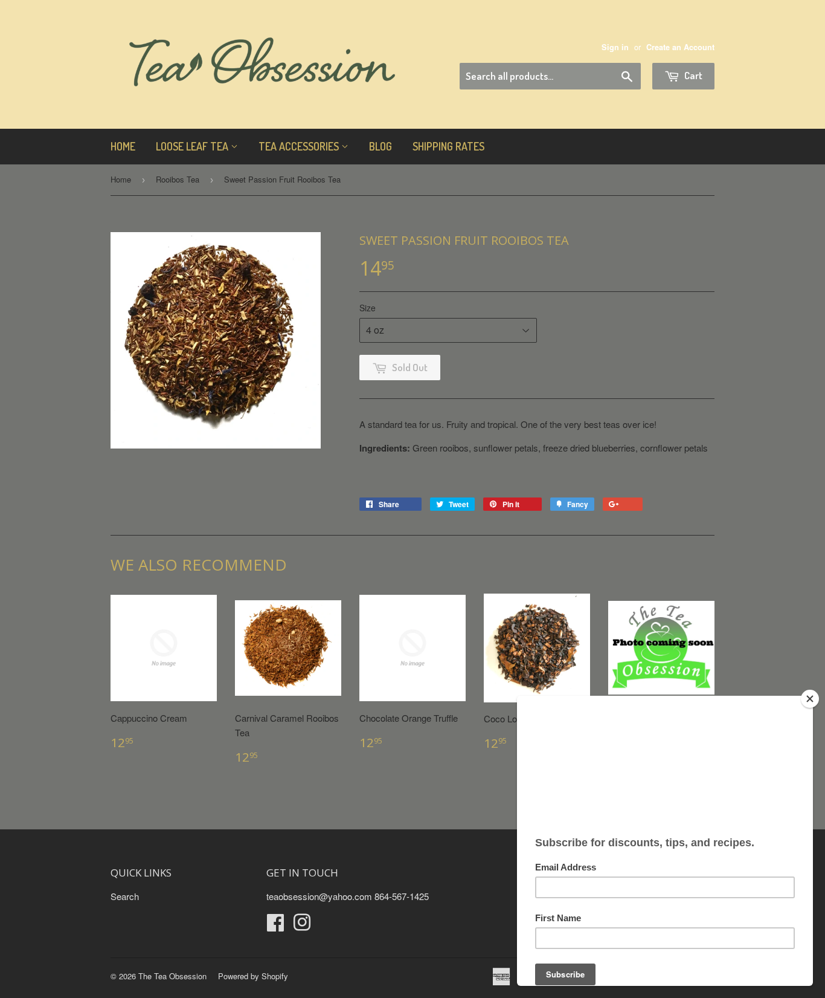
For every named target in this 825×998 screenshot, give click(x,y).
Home (123, 146)
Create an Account (680, 47)
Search (125, 896)
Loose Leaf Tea (193, 146)
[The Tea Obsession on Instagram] (302, 925)
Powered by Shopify (253, 976)
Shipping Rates (448, 146)
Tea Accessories (299, 146)
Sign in (615, 47)
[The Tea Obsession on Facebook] (275, 925)
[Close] (810, 699)
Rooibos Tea (177, 179)
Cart (692, 75)
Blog (380, 146)
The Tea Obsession (172, 976)
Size (367, 308)
